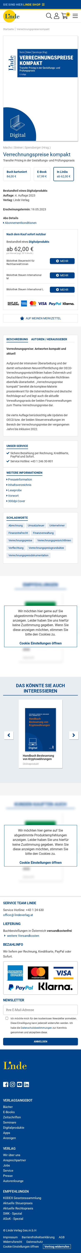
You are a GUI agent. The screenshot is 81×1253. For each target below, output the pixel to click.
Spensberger (33, 147)
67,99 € (42, 174)
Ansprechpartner (14, 1160)
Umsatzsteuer (36, 525)
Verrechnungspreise (20, 540)
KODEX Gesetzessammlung (22, 1198)
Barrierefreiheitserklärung (38, 1237)
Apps (6, 1133)
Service (8, 1170)
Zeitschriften (12, 1117)
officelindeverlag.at (18, 915)
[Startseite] (11, 16)
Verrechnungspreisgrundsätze (46, 547)
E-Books (9, 1112)
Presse (8, 1176)
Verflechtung (16, 547)
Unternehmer (57, 525)
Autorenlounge (13, 1181)
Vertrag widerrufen (56, 1246)
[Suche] (49, 17)
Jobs (6, 1165)
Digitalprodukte (13, 1128)
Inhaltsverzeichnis (19, 485)
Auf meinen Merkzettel (43, 318)
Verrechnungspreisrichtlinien (54, 540)
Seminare (9, 1122)
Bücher (8, 1107)
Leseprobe (14, 490)
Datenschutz (34, 1241)
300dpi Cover (16, 501)
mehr (63, 261)
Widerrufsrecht (12, 1241)
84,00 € (17, 174)
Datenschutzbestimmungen (37, 1027)
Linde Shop (32, 4)
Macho (7, 147)
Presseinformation (19, 479)
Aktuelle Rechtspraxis (18, 1208)
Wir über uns (11, 1155)
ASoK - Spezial (13, 1219)
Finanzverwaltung (43, 532)
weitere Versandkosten (23, 936)
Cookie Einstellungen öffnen (41, 643)
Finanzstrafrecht (18, 532)
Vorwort (13, 495)
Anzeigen (9, 1138)
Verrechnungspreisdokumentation (28, 555)
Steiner (18, 147)
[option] (40, 736)
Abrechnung (16, 525)
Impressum (10, 1237)
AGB (62, 1237)
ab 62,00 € (63, 174)
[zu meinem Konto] (56, 17)
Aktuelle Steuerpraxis (18, 1203)
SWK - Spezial (12, 1213)
